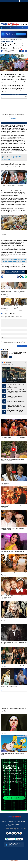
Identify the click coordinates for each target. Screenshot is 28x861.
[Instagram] (12, 834)
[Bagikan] (26, 51)
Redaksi (5, 50)
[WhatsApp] (26, 276)
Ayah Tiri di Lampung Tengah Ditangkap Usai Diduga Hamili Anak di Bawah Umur (16, 406)
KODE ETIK (8, 828)
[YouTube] (15, 834)
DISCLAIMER (23, 828)
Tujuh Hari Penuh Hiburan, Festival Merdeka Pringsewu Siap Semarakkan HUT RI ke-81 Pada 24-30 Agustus (17, 354)
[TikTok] (18, 834)
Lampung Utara (9, 41)
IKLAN (25, 830)
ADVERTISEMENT (19, 830)
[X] (10, 834)
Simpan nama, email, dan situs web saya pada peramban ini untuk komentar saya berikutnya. (14, 341)
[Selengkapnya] (25, 362)
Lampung (3, 41)
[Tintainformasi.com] (10, 24)
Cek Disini (10, 845)
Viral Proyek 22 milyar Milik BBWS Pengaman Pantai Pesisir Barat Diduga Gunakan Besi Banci (15, 385)
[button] (21, 24)
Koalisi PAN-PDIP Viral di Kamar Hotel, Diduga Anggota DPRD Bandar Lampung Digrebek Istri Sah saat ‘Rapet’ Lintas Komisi (16, 411)
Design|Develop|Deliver (14, 798)
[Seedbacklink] (20, 833)
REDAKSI (4, 828)
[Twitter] (20, 276)
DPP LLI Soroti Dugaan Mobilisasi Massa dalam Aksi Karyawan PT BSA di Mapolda (16, 390)
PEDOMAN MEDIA (15, 828)
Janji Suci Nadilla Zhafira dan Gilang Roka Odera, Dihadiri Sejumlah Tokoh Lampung (16, 401)
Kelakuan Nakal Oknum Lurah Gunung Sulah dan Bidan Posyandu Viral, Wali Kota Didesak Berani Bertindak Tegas (16, 395)
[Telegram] (23, 276)
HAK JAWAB (4, 830)
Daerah (10, 356)
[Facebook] (18, 276)
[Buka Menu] (24, 24)
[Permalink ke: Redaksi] (2, 51)
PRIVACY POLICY (11, 830)
